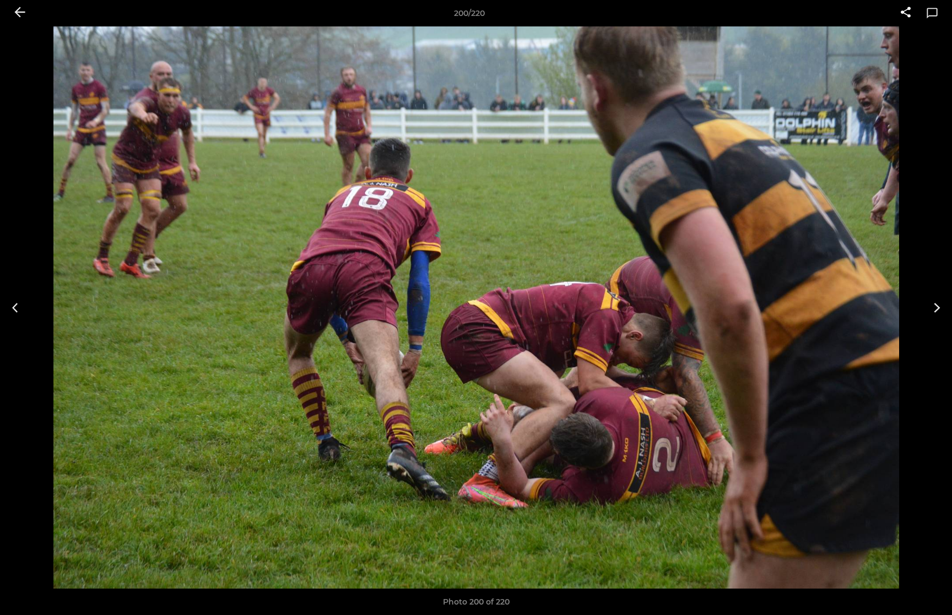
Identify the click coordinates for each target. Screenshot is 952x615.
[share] (905, 13)
